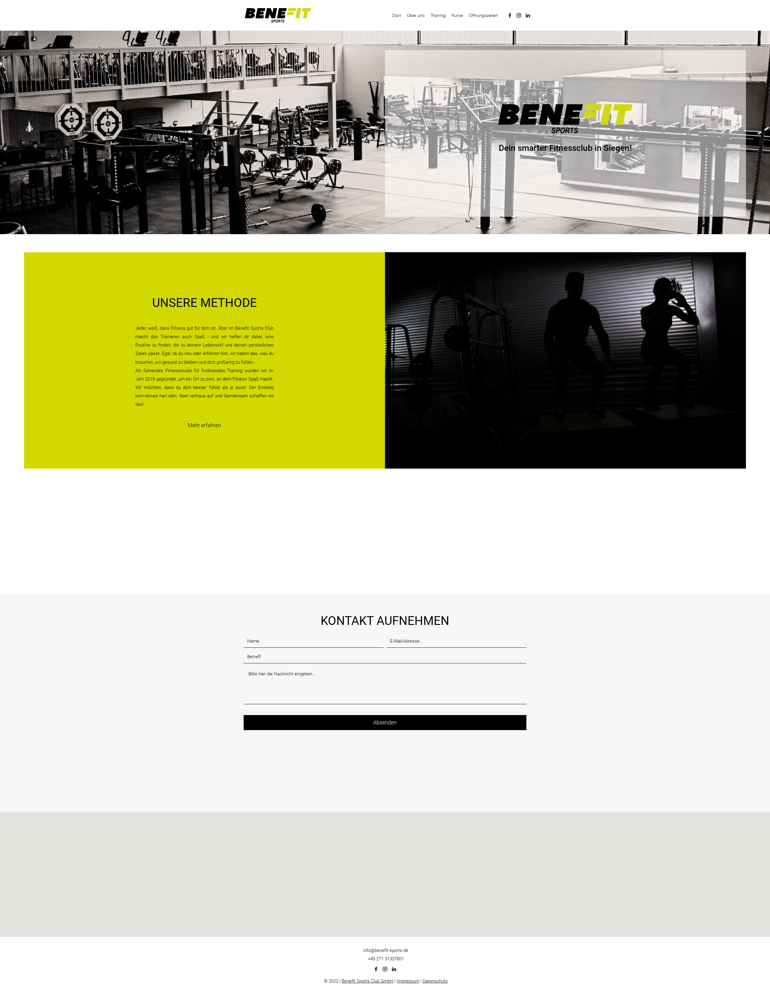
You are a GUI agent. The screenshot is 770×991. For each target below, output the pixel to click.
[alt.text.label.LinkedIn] (528, 15)
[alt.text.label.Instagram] (519, 15)
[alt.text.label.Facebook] (510, 15)
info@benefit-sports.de (385, 866)
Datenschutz (435, 897)
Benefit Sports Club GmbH (367, 897)
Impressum (408, 897)
